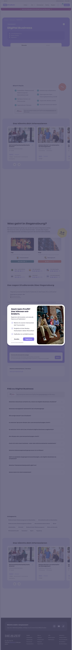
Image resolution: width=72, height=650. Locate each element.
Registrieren (28, 339)
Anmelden (16, 339)
